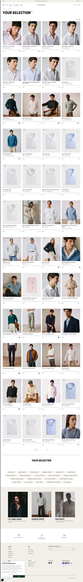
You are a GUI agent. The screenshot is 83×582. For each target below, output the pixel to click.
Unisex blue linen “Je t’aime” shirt (68, 441)
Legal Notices (30, 564)
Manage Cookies (31, 565)
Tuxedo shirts (17, 482)
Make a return (30, 549)
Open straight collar (66, 478)
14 (47, 449)
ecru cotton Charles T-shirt (48, 368)
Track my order (30, 551)
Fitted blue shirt (66, 190)
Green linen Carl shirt (67, 119)
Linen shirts (71, 472)
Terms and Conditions (32, 562)
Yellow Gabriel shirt (27, 405)
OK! (19, 576)
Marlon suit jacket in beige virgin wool (70, 298)
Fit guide (9, 549)
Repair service (30, 553)
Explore (9, 546)
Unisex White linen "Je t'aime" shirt (29, 47)
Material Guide (10, 553)
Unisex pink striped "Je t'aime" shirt (29, 299)
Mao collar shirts (50, 478)
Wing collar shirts (54, 475)
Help (29, 546)
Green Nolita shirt (7, 263)
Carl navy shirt (8, 119)
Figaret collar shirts (70, 475)
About (9, 560)
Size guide (10, 548)
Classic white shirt (7, 190)
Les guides (67, 482)
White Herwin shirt (66, 369)
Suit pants (40, 482)
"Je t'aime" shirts (15, 519)
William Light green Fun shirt (48, 405)
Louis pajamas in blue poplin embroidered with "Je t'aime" (30, 83)
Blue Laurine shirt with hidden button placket (69, 227)
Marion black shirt (46, 263)
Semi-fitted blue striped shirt (68, 405)
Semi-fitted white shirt (27, 155)
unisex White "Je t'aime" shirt (67, 47)
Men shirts (11, 472)
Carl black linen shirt (8, 405)
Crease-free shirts (25, 475)
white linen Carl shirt (27, 119)
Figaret (73, 578)
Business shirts (38, 519)
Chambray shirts (47, 472)
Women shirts (22, 472)
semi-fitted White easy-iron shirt (10, 226)
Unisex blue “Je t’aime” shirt (47, 47)
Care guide (10, 557)
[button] (3, 4)
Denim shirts (59, 472)
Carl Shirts (59, 519)
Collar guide (10, 551)
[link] (41, 1)
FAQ (29, 548)
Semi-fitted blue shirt (66, 155)
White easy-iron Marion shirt (48, 226)
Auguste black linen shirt (47, 119)
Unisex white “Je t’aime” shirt (48, 299)
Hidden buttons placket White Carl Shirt (50, 190)
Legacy (29, 560)
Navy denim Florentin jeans (8, 368)
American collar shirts (34, 478)
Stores (77, 1)
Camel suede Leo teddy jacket (28, 368)
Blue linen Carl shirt (8, 155)
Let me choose (7, 576)
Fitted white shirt (46, 155)
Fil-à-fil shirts (39, 475)
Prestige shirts (10, 475)
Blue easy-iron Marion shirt (28, 263)
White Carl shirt (67, 83)
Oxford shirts (34, 472)
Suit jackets (28, 482)
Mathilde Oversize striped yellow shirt (30, 226)
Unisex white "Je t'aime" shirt (9, 47)
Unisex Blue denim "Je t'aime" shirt (68, 263)
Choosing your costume (53, 482)
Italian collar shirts (17, 478)
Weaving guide (10, 555)
